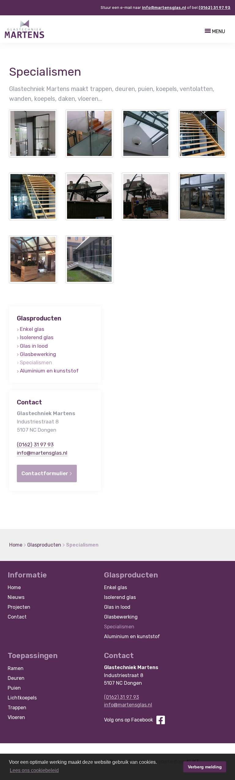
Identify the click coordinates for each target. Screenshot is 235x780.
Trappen (17, 707)
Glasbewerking (38, 354)
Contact (17, 617)
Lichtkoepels (22, 698)
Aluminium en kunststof (49, 371)
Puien (14, 688)
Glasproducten (39, 318)
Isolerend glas (37, 337)
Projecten (19, 607)
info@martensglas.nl (164, 7)
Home (14, 587)
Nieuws (16, 597)
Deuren (16, 678)
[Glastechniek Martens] (24, 29)
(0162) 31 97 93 (214, 7)
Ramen (16, 668)
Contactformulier (45, 473)
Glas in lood (34, 346)
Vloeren (16, 717)
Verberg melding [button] (205, 766)
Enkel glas (32, 329)
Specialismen (36, 362)
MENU (218, 31)
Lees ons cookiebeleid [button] (34, 770)
